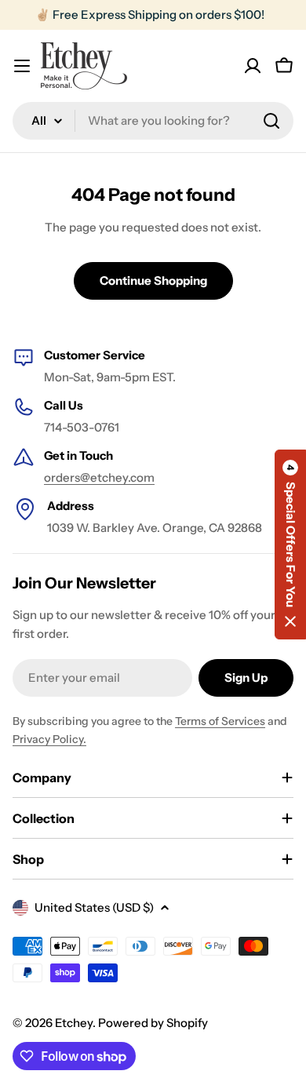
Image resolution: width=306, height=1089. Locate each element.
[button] (290, 544)
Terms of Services (220, 721)
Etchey (74, 1022)
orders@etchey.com (99, 477)
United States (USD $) (94, 907)
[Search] (271, 120)
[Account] (252, 65)
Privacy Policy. (49, 739)
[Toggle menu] (22, 65)
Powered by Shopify (153, 1022)
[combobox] (153, 121)
